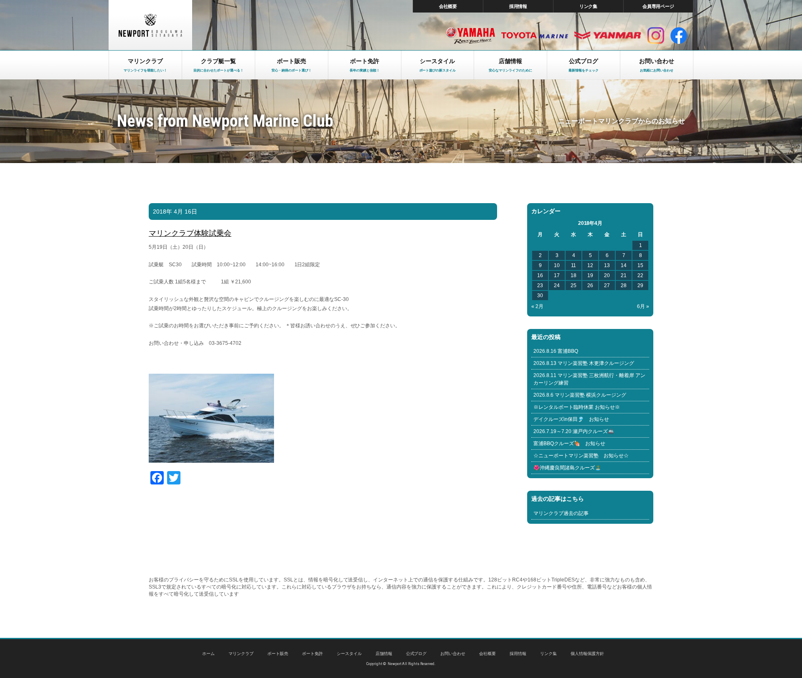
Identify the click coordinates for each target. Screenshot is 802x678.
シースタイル (349, 653)
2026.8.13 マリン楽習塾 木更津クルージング (583, 363)
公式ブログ (416, 653)
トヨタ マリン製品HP (534, 35)
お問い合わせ (452, 653)
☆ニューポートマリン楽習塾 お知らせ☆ (581, 456)
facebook (678, 35)
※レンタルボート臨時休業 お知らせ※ (576, 407)
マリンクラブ (241, 653)
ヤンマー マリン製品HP (607, 35)
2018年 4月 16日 (175, 211)
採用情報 (518, 6)
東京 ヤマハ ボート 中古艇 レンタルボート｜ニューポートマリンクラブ (150, 25)
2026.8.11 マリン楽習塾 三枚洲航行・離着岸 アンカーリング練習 (589, 379)
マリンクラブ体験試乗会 (190, 233)
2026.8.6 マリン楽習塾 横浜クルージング (579, 395)
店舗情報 (384, 653)
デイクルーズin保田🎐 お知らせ (571, 419)
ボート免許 (312, 653)
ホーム (208, 653)
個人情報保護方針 (587, 653)
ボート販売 (277, 653)
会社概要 (448, 6)
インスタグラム (655, 35)
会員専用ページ (658, 6)
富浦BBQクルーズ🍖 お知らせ (569, 443)
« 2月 (537, 306)
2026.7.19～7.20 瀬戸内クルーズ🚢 (573, 431)
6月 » (643, 306)
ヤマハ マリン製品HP (470, 35)
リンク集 (588, 6)
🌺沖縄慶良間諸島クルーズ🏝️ (567, 468)
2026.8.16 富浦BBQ (555, 351)
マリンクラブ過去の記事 (561, 513)
